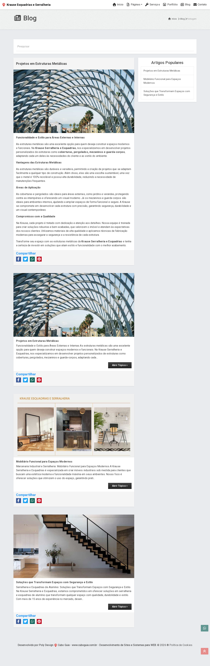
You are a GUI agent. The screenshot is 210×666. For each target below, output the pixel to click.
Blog (187, 4)
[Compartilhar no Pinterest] (39, 259)
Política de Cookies (180, 645)
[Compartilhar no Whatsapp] (32, 259)
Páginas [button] (135, 4)
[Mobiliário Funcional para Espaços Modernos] (73, 425)
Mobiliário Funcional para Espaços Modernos (162, 81)
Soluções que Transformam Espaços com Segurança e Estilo (167, 93)
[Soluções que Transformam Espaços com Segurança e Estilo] (73, 546)
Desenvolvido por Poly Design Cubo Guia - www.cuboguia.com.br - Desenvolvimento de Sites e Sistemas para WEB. (87, 645)
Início (119, 4)
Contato (202, 4)
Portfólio (172, 4)
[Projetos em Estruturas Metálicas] (73, 305)
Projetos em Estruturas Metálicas (162, 70)
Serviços (154, 4)
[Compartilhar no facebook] (18, 259)
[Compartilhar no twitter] (25, 259)
